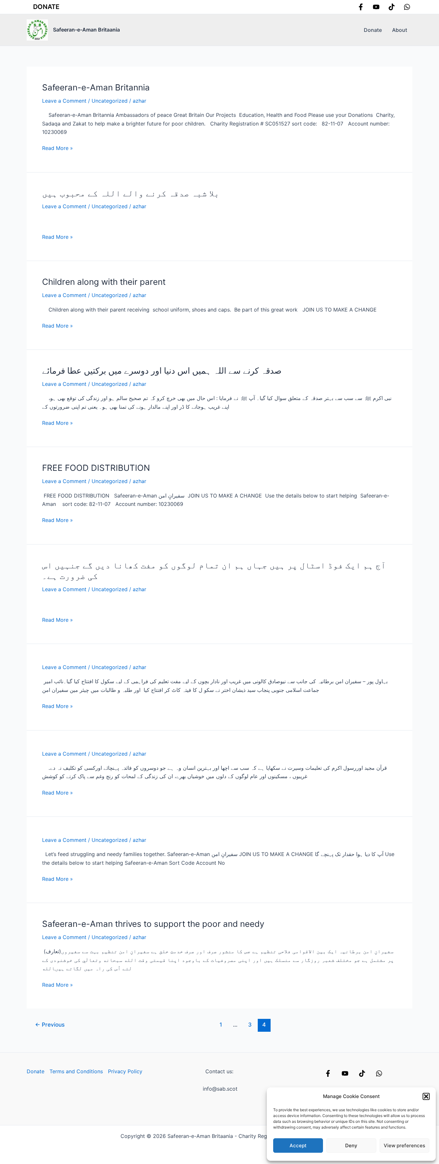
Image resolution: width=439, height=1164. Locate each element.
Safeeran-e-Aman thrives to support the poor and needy (153, 924)
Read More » (57, 148)
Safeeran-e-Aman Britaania (86, 29)
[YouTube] (345, 1073)
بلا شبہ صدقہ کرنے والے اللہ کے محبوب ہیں (131, 193)
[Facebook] (360, 7)
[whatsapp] (407, 7)
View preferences (404, 1145)
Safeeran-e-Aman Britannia (96, 87)
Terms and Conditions (76, 1071)
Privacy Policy (125, 1071)
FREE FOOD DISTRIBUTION (96, 468)
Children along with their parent (104, 282)
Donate (46, 7)
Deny (351, 1145)
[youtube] (376, 7)
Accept (298, 1145)
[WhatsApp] (379, 1073)
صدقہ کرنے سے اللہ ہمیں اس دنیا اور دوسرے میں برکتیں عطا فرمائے (162, 371)
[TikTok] (362, 1073)
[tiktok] (391, 7)
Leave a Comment (64, 101)
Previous (50, 1024)
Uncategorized (110, 101)
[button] (426, 1096)
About (399, 30)
